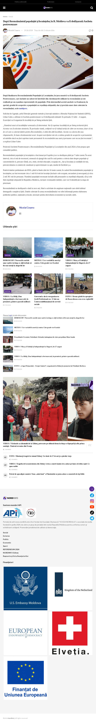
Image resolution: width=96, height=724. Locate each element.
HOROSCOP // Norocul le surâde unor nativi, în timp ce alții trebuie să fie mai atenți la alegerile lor (17, 263)
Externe (6, 536)
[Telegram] (92, 518)
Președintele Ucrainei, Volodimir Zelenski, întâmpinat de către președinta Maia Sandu (44, 337)
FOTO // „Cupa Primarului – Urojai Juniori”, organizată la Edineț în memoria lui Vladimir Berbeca (50, 366)
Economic (7, 543)
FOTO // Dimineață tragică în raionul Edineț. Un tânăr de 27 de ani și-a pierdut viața (40, 456)
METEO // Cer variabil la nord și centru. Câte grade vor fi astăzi (37, 327)
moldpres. (23, 108)
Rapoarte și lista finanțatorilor (15, 556)
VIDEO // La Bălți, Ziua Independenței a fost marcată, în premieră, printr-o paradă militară (16, 299)
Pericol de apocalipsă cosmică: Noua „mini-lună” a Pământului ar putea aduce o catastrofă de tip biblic (46, 474)
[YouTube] (92, 506)
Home (5, 16)
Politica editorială (20, 2)
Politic (5, 539)
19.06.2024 (28, 30)
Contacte (78, 2)
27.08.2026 (70, 269)
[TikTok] (92, 512)
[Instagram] (92, 501)
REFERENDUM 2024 (11, 549)
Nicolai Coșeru (14, 30)
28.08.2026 (7, 269)
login (10, 315)
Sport (5, 546)
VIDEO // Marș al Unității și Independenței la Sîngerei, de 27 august (78, 263)
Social (11, 16)
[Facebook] (92, 495)
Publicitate (50, 2)
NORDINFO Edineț (10, 553)
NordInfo (11, 718)
